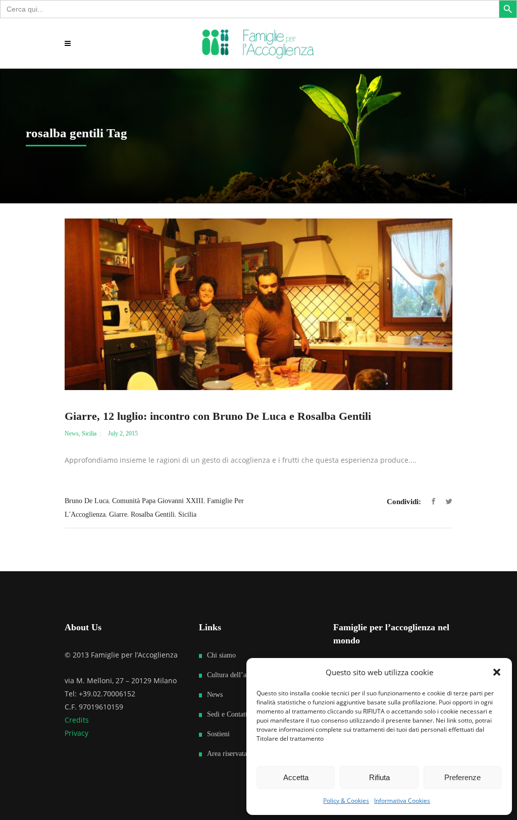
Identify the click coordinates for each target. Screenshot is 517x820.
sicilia (187, 514)
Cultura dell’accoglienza (241, 675)
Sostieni (218, 734)
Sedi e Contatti (228, 714)
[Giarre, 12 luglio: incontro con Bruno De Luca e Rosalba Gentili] (258, 304)
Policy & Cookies (346, 800)
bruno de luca (87, 501)
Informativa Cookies (402, 800)
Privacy (76, 733)
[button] (497, 672)
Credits (77, 720)
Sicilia (89, 433)
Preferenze (462, 777)
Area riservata (227, 753)
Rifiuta (379, 777)
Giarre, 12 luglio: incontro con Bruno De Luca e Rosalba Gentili (218, 416)
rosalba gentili (153, 514)
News (72, 433)
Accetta (295, 777)
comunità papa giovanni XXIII (157, 501)
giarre (118, 514)
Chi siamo (221, 655)
